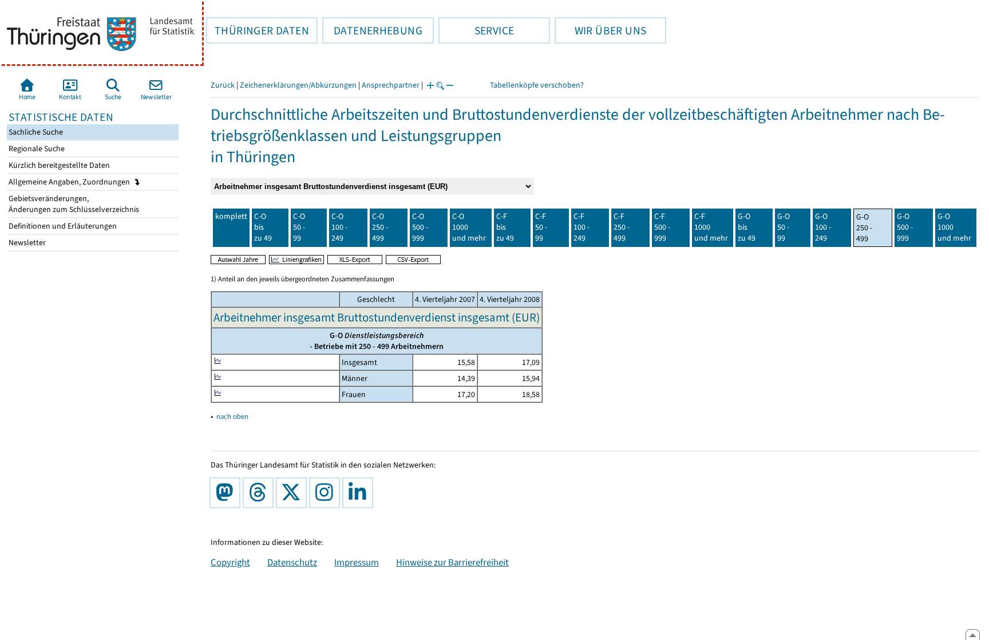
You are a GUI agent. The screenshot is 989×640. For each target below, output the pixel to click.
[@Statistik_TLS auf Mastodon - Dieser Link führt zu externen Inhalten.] (227, 492)
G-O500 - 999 (905, 227)
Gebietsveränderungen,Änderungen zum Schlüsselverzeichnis (73, 204)
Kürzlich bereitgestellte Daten (58, 165)
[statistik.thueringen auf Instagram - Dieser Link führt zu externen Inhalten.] (326, 492)
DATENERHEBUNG (372, 30)
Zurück (223, 85)
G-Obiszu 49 (746, 227)
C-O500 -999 (420, 227)
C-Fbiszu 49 (505, 227)
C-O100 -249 (339, 227)
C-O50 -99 (299, 227)
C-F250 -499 (622, 227)
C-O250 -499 (380, 227)
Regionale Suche (36, 148)
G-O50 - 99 (783, 227)
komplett (231, 216)
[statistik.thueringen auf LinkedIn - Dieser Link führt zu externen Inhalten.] (360, 492)
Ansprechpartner (391, 85)
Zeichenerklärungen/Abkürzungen (298, 85)
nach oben (232, 416)
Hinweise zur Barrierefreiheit (452, 562)
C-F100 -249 (581, 227)
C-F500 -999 (662, 227)
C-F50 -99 (541, 227)
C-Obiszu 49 (263, 227)
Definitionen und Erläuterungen (62, 226)
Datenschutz (292, 562)
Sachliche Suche (35, 132)
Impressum (356, 562)
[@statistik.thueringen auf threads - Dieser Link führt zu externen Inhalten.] (260, 492)
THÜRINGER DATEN (257, 30)
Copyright (230, 562)
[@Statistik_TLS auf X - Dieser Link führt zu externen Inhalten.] (293, 492)
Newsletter (26, 242)
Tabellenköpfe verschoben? (537, 85)
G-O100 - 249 (823, 227)
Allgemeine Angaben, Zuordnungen (70, 181)
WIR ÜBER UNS (600, 30)
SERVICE (476, 30)
